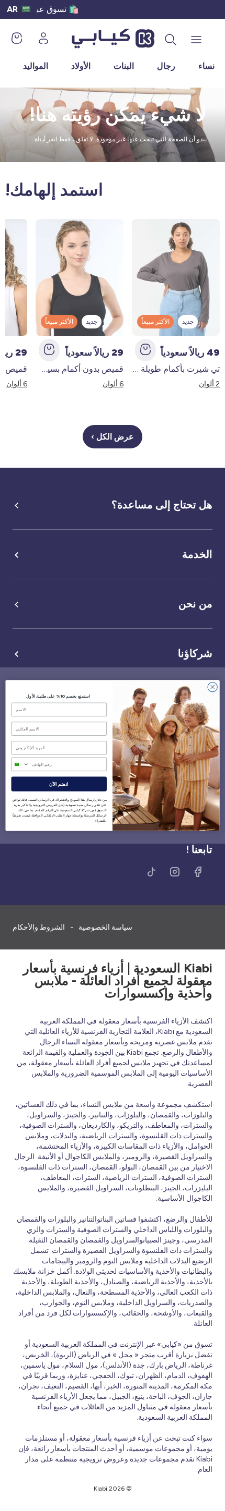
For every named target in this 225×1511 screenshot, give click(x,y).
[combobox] (20, 764)
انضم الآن (59, 784)
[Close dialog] (212, 686)
